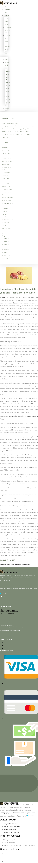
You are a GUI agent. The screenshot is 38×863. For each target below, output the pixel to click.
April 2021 (5, 183)
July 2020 (5, 208)
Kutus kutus (4, 297)
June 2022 (5, 145)
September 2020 (7, 203)
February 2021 (7, 189)
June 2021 (5, 178)
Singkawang (6, 255)
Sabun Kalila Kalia (7, 613)
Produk (7, 15)
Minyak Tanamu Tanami (8, 30)
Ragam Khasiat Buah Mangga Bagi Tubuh (16, 129)
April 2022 (5, 150)
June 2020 (5, 211)
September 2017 (7, 219)
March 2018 (6, 217)
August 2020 (6, 206)
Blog (6, 53)
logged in (12, 565)
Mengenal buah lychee (10, 123)
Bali (3, 233)
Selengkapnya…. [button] (5, 813)
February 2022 (7, 156)
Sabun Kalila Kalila (7, 38)
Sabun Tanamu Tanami (7, 46)
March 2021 (6, 186)
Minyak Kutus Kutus (8, 21)
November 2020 (7, 197)
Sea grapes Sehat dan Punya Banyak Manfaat (18, 126)
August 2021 (6, 172)
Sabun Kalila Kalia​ (10, 829)
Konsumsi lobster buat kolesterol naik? (16, 134)
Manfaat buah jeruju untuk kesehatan (15, 131)
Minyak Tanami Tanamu (9, 612)
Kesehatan (5, 238)
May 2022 (5, 147)
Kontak (7, 56)
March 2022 (6, 153)
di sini (24, 555)
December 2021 (7, 161)
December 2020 (7, 195)
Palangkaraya (7, 247)
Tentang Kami (7, 11)
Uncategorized (7, 258)
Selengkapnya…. (5, 580)
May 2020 (5, 214)
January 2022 (6, 158)
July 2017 (5, 225)
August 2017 (6, 222)
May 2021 (5, 181)
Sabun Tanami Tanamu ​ (12, 832)
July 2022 (5, 142)
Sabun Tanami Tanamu (9, 615)
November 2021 (7, 164)
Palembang (6, 249)
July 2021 (5, 175)
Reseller (5, 252)
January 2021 (6, 192)
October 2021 (6, 167)
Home (6, 7)
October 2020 (6, 200)
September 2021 (7, 170)
